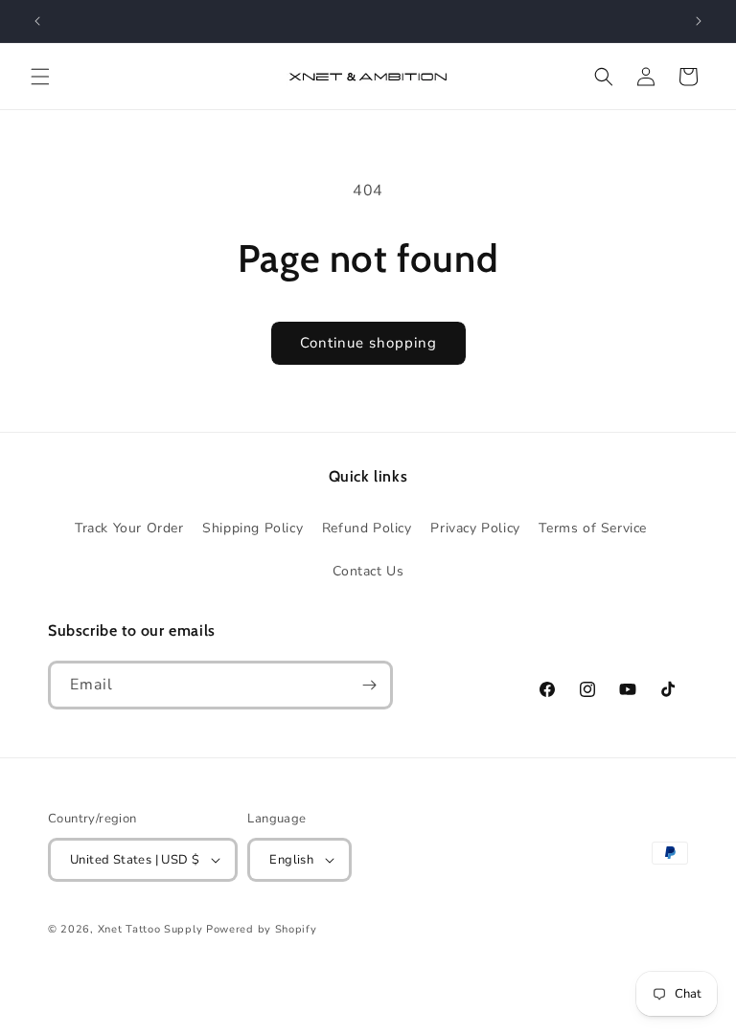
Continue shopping (368, 342)
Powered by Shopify (261, 929)
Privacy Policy (474, 528)
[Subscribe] (369, 685)
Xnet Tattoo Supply (150, 929)
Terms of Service (593, 528)
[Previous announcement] (37, 21)
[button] (40, 77)
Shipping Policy (252, 528)
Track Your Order (129, 528)
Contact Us (368, 571)
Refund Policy (367, 528)
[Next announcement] (699, 21)
